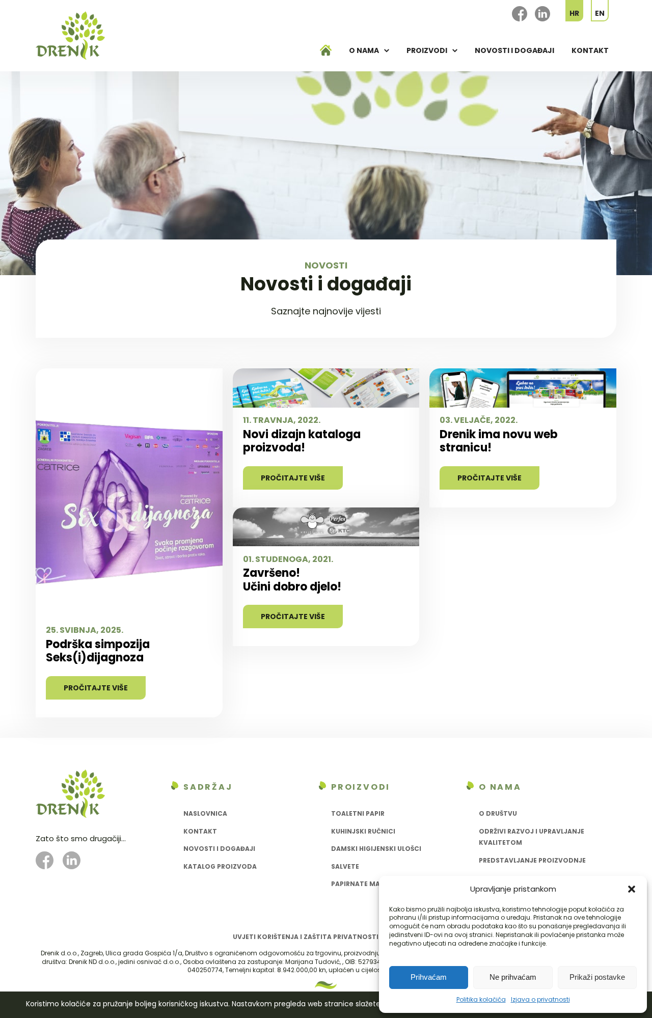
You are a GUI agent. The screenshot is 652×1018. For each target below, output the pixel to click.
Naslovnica (205, 813)
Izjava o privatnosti (540, 999)
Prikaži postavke (597, 977)
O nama (364, 50)
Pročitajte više (96, 688)
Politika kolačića (481, 999)
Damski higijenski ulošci (376, 848)
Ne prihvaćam (513, 977)
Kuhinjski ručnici (363, 831)
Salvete (345, 866)
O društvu (498, 813)
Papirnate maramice (368, 883)
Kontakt (590, 50)
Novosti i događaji (514, 50)
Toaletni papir (358, 813)
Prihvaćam (429, 977)
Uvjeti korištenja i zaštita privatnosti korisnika (325, 936)
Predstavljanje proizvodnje (532, 860)
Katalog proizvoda (220, 866)
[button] (632, 889)
